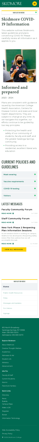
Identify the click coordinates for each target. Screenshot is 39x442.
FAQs (5, 298)
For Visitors (7, 308)
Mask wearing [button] (10, 175)
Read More (7, 213)
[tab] (19, 174)
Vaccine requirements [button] (14, 182)
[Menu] (34, 3)
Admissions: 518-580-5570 (12, 335)
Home (6, 287)
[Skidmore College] (12, 3)
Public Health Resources (12, 293)
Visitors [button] (7, 196)
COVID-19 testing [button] (11, 189)
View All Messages (14, 249)
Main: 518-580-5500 (10, 332)
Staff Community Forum (16, 218)
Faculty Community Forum (17, 209)
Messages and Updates (12, 303)
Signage (6, 313)
